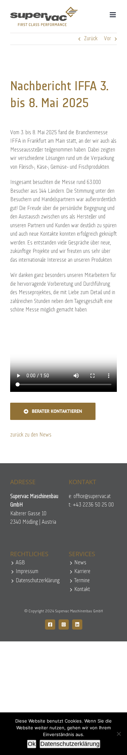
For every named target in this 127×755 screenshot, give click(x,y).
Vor (107, 39)
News (80, 563)
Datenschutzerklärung (37, 581)
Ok (32, 743)
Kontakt (82, 589)
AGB (20, 563)
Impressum (27, 571)
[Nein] (118, 733)
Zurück (91, 39)
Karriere (82, 571)
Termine (82, 581)
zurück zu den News (30, 435)
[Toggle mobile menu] (113, 14)
